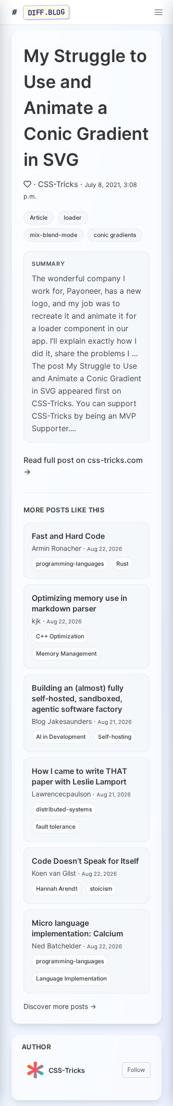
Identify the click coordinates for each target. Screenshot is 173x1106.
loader (73, 217)
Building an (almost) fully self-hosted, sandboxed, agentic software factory (78, 698)
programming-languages (70, 563)
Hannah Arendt (56, 888)
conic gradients (115, 234)
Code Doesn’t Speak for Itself (85, 861)
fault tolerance (55, 826)
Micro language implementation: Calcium (77, 928)
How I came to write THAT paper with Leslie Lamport (79, 776)
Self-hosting (114, 736)
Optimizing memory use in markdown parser (79, 603)
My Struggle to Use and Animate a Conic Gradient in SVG (86, 107)
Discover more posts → (60, 1006)
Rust (122, 563)
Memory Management (66, 653)
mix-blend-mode (53, 234)
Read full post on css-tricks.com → (83, 465)
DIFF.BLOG (46, 12)
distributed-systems (64, 809)
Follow (136, 1069)
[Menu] (158, 12)
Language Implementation (71, 978)
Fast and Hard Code (68, 536)
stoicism (101, 888)
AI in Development (61, 736)
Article (39, 217)
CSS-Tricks (58, 184)
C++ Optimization (60, 636)
